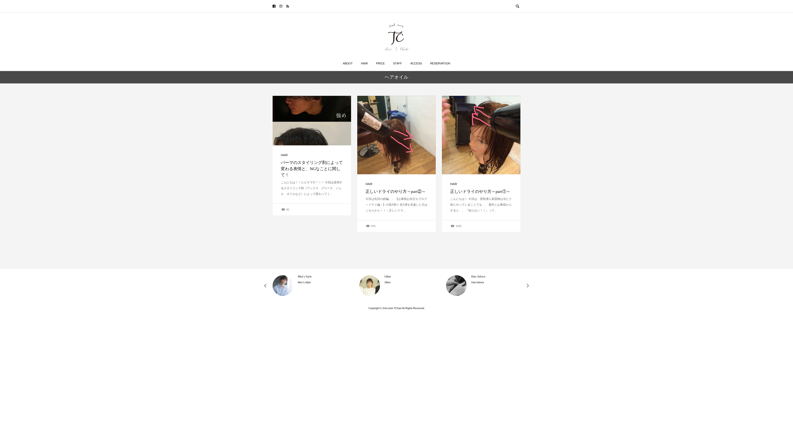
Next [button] (528, 285)
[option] (310, 285)
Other (301, 276)
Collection (477, 276)
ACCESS (416, 63)
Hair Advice (392, 276)
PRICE (380, 63)
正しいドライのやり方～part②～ (396, 191)
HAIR (284, 155)
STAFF (397, 63)
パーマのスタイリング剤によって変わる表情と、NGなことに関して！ (312, 168)
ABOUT (348, 63)
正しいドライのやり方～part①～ (480, 191)
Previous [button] (265, 285)
